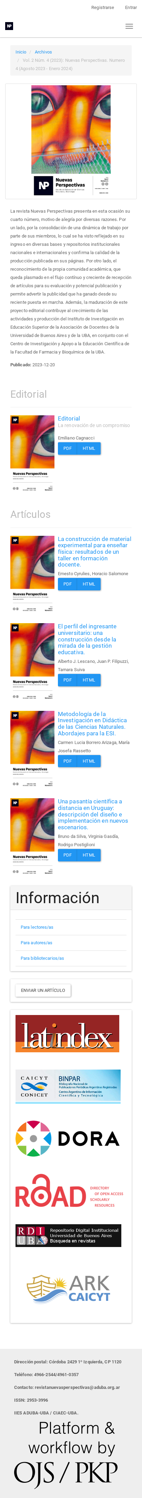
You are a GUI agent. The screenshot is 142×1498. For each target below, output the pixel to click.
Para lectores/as (37, 927)
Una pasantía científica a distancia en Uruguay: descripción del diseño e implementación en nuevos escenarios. (93, 814)
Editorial (94, 421)
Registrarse (102, 7)
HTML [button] (89, 448)
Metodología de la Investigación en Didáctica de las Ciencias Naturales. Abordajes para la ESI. (92, 724)
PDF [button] (67, 448)
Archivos (43, 52)
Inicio (21, 52)
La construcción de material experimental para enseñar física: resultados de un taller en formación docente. (94, 551)
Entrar (131, 7)
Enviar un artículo (43, 990)
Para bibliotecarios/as (42, 958)
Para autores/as (37, 942)
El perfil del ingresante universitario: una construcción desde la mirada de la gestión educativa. (87, 639)
